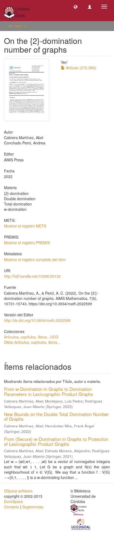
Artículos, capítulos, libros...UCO (31, 337)
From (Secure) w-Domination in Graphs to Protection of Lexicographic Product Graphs (56, 441)
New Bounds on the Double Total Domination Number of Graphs (56, 416)
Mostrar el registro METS (25, 225)
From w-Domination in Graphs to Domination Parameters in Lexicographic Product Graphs (48, 391)
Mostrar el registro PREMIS (27, 242)
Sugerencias (32, 506)
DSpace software (18, 490)
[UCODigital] (81, 524)
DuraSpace (13, 501)
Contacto (11, 506)
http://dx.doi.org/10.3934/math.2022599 (37, 320)
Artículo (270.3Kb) (80, 67)
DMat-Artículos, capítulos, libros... (32, 342)
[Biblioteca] (79, 510)
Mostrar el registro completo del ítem (35, 259)
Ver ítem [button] (15, 26)
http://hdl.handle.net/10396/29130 (32, 276)
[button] (75, 6)
